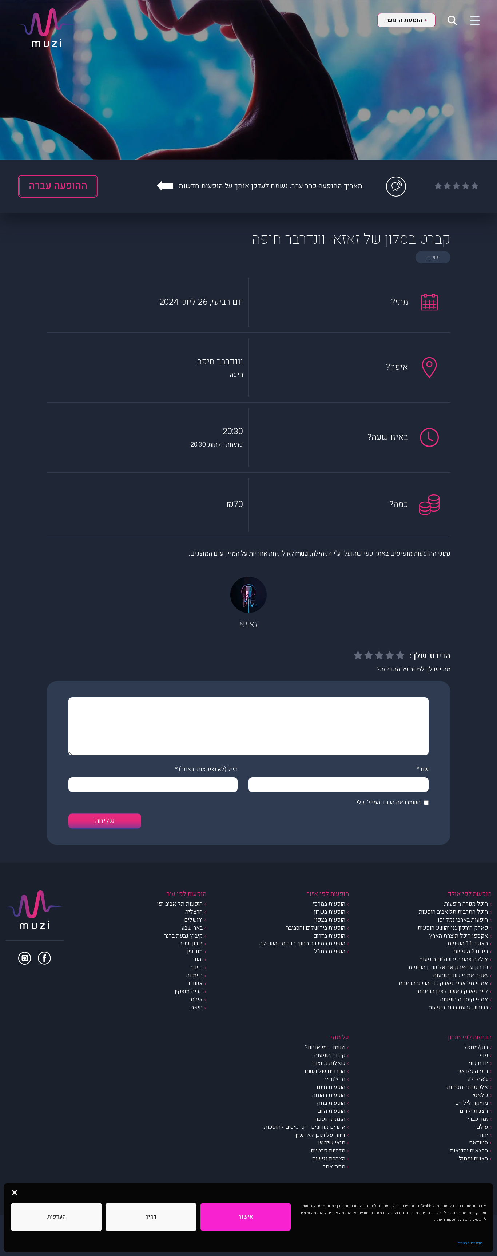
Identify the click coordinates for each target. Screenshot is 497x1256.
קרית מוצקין (189, 991)
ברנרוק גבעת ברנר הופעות (458, 1007)
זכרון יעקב (191, 943)
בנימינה (194, 975)
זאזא (248, 624)
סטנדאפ (478, 1142)
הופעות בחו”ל (329, 951)
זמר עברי (478, 1119)
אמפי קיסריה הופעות (464, 999)
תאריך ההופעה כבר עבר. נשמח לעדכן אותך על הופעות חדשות (270, 186)
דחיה (151, 1217)
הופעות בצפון (329, 920)
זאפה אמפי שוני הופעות (460, 975)
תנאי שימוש (331, 1142)
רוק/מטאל (476, 1047)
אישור (246, 1217)
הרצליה (194, 912)
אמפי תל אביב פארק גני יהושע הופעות (443, 983)
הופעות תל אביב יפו (180, 904)
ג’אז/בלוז (477, 1079)
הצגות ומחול (473, 1158)
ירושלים (193, 920)
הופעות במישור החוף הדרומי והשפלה (302, 943)
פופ (483, 1055)
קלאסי (480, 1095)
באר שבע (192, 928)
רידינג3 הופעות (470, 951)
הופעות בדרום (329, 936)
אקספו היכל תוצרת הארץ (458, 936)
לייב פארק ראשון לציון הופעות (453, 991)
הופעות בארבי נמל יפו (463, 920)
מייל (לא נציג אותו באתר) (208, 769)
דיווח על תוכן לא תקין (320, 1135)
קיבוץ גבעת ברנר (183, 936)
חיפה (197, 1007)
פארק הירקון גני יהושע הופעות (453, 928)
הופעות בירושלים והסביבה (315, 928)
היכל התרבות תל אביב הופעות (453, 912)
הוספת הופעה (406, 20)
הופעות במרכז (329, 904)
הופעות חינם (331, 1087)
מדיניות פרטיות (470, 1243)
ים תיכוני (478, 1063)
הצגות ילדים (474, 1111)
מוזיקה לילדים (471, 1103)
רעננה (196, 967)
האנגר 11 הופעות (468, 943)
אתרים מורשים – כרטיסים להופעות (304, 1127)
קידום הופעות (329, 1055)
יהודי (482, 1135)
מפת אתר (334, 1166)
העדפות (56, 1217)
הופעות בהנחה (328, 1095)
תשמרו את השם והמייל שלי (389, 802)
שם (425, 769)
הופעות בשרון (329, 912)
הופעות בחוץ (330, 1103)
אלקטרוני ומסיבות (467, 1087)
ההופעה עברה (58, 185)
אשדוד (195, 983)
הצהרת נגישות (328, 1158)
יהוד (198, 959)
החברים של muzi (325, 1071)
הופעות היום (331, 1111)
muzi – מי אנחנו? (325, 1047)
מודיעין (195, 951)
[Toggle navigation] (470, 20)
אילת (197, 999)
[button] (14, 1192)
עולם (482, 1127)
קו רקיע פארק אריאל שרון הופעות (448, 967)
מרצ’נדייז (335, 1079)
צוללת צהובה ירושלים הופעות (453, 959)
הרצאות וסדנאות (469, 1150)
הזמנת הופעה (330, 1119)
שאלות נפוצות (328, 1063)
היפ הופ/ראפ (472, 1071)
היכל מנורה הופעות (466, 904)
